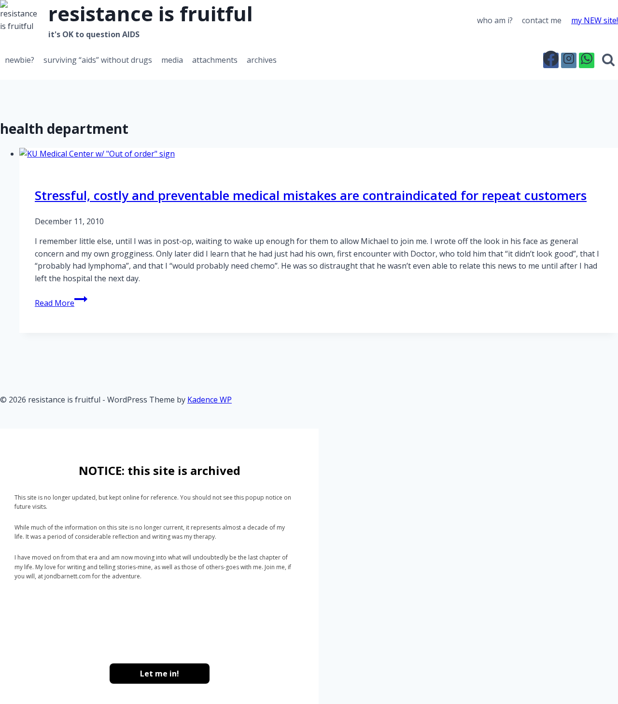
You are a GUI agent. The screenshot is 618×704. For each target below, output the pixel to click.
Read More (61, 303)
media (172, 60)
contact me (542, 20)
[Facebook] (551, 60)
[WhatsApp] (586, 60)
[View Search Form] (608, 60)
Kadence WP (209, 399)
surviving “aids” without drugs (97, 60)
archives (262, 60)
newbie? (19, 60)
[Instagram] (568, 60)
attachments (215, 60)
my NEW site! (594, 20)
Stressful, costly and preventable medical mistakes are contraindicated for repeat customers (311, 195)
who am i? (495, 20)
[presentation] (318, 154)
